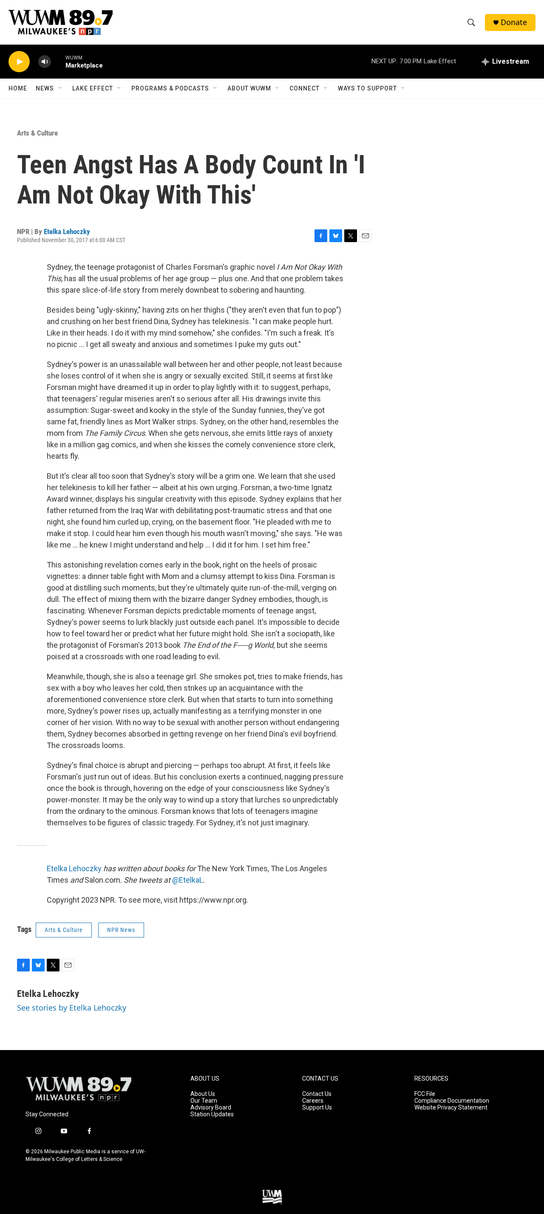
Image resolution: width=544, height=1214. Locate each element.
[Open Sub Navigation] (60, 88)
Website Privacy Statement (450, 1107)
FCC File (424, 1094)
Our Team (203, 1101)
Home (17, 88)
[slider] (58, 61)
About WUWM (249, 88)
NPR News (121, 929)
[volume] (44, 61)
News (45, 88)
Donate (514, 22)
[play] (19, 62)
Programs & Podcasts (170, 88)
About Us (202, 1094)
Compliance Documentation (451, 1101)
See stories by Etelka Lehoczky (71, 1007)
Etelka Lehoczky (67, 231)
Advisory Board (210, 1107)
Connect (304, 88)
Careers (312, 1101)
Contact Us (317, 1094)
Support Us (317, 1107)
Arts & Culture (37, 133)
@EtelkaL (186, 879)
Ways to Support (367, 88)
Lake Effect (92, 88)
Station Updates (212, 1114)
